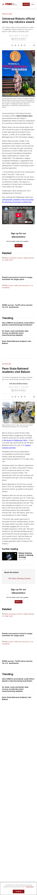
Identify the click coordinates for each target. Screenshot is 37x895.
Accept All (18, 891)
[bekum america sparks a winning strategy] (9, 556)
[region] (18, 888)
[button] (3, 4)
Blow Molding (6, 364)
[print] (34, 45)
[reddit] (21, 45)
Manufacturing (7, 14)
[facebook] (12, 45)
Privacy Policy (30, 886)
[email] (25, 45)
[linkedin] (15, 45)
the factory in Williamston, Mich (15, 440)
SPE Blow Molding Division (18, 383)
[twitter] (18, 45)
